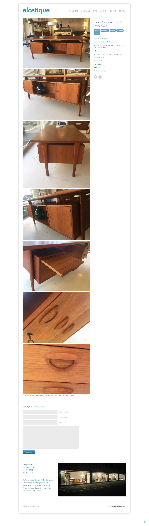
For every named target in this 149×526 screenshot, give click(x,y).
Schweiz (120, 30)
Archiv (103, 11)
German (122, 11)
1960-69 (97, 30)
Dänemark (104, 30)
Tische (97, 33)
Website (61, 422)
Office (112, 30)
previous (100, 77)
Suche (113, 11)
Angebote (73, 11)
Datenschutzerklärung (118, 506)
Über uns (85, 11)
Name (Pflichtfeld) (63, 412)
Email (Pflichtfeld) (63, 417)
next (95, 77)
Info (95, 11)
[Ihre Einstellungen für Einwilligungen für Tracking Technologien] (145, 522)
